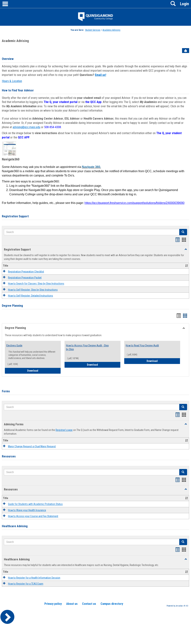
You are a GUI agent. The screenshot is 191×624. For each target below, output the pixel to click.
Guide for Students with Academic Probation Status (35, 504)
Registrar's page (64, 429)
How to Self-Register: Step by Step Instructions (33, 289)
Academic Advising (111, 30)
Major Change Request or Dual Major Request (32, 446)
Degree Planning (12, 305)
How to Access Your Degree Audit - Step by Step (87, 347)
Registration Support (15, 216)
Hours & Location (12, 81)
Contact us (89, 604)
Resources (9, 456)
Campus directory (112, 604)
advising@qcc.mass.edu (26, 127)
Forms (6, 391)
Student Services (92, 30)
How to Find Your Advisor (18, 90)
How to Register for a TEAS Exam (25, 583)
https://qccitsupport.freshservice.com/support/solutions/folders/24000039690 (134, 202)
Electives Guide (14, 345)
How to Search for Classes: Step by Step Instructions (36, 283)
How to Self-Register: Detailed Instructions (30, 295)
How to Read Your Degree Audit (142, 345)
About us (72, 604)
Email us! (100, 75)
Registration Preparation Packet (25, 277)
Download (41, 370)
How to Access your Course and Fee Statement (33, 516)
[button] (183, 232)
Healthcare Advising (15, 526)
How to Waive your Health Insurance (27, 510)
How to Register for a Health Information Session (34, 577)
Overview (8, 59)
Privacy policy (53, 604)
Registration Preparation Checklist (26, 271)
